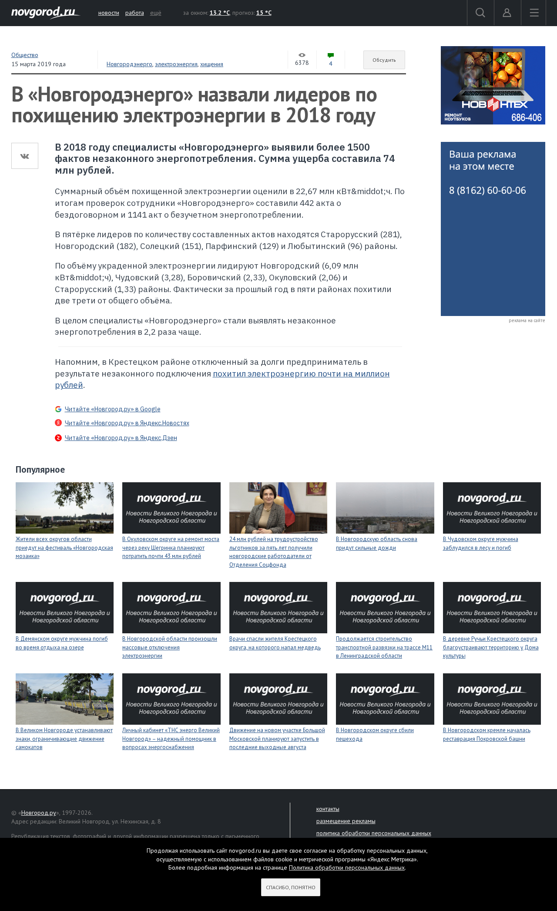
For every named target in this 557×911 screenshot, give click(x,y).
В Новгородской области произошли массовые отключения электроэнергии (169, 647)
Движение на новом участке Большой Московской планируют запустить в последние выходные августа (277, 738)
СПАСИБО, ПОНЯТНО (290, 887)
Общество (24, 55)
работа (134, 13)
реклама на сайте (527, 320)
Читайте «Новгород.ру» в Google (113, 409)
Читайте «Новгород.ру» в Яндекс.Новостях (127, 423)
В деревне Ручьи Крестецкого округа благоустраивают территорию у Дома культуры (491, 647)
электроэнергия (176, 64)
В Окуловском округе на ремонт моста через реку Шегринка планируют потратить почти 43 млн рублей (170, 547)
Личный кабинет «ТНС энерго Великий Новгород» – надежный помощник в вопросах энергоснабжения (171, 738)
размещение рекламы (346, 821)
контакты (327, 809)
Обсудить (384, 60)
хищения (211, 64)
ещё (155, 13)
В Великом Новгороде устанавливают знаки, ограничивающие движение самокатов (64, 738)
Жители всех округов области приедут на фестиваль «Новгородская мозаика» (64, 547)
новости (108, 13)
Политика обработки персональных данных (347, 867)
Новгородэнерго (129, 64)
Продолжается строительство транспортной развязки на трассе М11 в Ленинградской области (384, 647)
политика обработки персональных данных (373, 833)
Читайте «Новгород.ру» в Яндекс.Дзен (121, 438)
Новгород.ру (38, 813)
